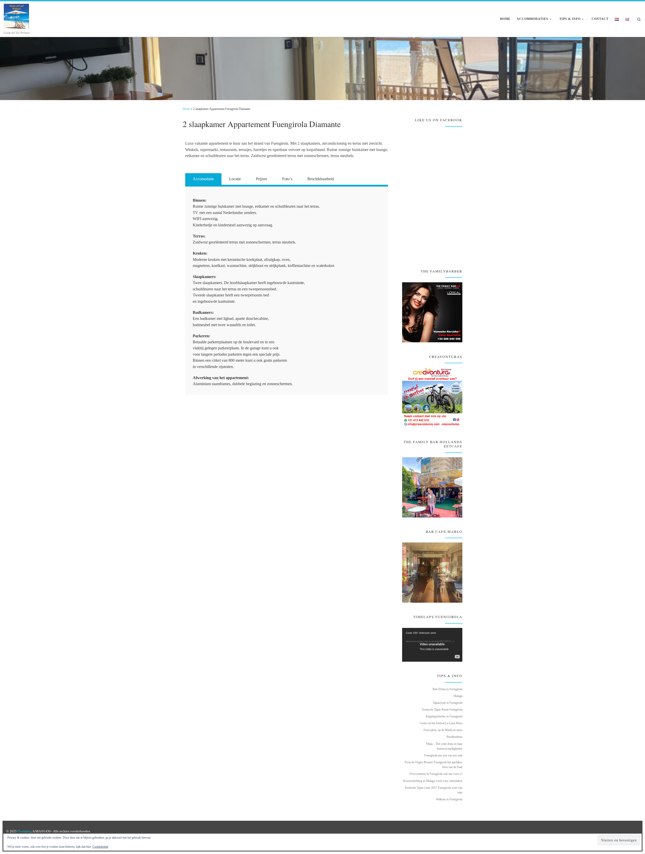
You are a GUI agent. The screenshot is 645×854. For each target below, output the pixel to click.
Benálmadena (454, 737)
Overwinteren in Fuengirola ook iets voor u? (435, 774)
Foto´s (287, 179)
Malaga (458, 696)
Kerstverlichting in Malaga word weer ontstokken (432, 781)
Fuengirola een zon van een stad (443, 755)
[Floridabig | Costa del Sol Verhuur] (16, 15)
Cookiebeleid (100, 846)
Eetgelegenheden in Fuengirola (444, 716)
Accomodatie (203, 179)
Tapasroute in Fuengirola (447, 703)
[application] (432, 645)
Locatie (235, 179)
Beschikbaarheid (320, 179)
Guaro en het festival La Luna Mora (441, 723)
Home (186, 109)
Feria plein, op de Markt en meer (443, 730)
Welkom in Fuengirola (449, 799)
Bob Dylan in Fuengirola (447, 689)
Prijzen (261, 179)
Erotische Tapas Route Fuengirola (442, 709)
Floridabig (24, 831)
